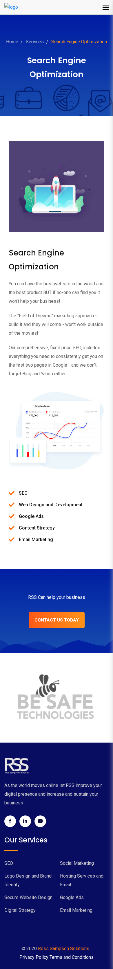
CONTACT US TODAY (56, 620)
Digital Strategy (20, 910)
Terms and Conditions (72, 957)
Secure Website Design (28, 897)
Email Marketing (76, 910)
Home (12, 41)
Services (35, 41)
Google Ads (72, 897)
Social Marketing (77, 863)
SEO (8, 863)
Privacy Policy (33, 957)
